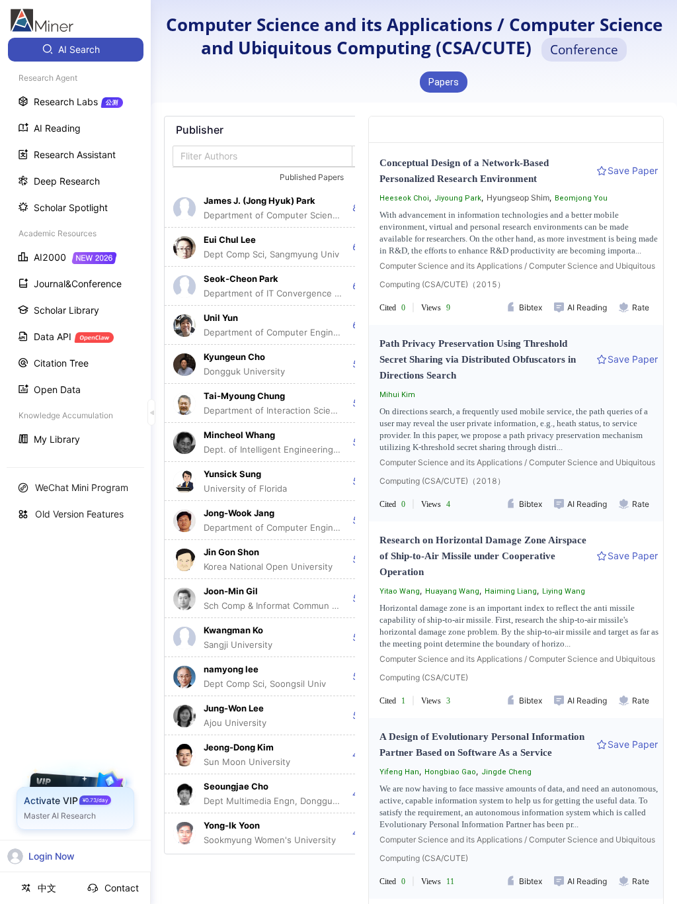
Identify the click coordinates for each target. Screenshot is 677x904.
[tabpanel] (273, 485)
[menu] (75, 246)
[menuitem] (75, 50)
